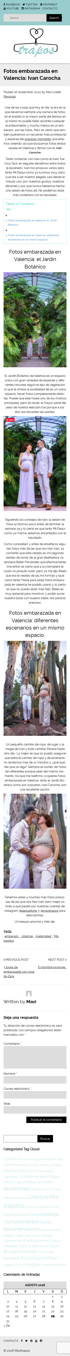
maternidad (43, 936)
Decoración (32, 1236)
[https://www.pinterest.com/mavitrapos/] (31, 1341)
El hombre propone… (52, 967)
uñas (44, 1230)
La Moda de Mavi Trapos (39, 1176)
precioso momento (38, 139)
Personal (10, 96)
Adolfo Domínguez (41, 1171)
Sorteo (10, 1159)
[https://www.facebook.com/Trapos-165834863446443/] (22, 1341)
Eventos (11, 1214)
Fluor (55, 1207)
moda (35, 1214)
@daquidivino (28, 911)
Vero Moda (46, 1252)
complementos (21, 1222)
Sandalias (12, 1258)
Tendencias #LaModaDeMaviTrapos (32, 1241)
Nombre (10, 1073)
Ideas (7, 1171)
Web (7, 1104)
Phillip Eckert (14, 1236)
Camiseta (10, 1177)
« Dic (7, 1325)
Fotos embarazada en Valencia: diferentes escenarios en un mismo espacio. (33, 237)
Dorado (35, 1189)
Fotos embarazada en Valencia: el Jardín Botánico (32, 222)
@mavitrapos (49, 911)
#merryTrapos (14, 1182)
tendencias (16, 1188)
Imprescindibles (54, 1265)
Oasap (46, 1235)
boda (24, 1214)
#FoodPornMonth (20, 1251)
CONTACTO (50, 8)
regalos (9, 1265)
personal (54, 1230)
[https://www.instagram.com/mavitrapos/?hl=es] (41, 1341)
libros (21, 1159)
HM (39, 1182)
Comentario (12, 1043)
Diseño (47, 1182)
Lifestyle (27, 936)
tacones (19, 1170)
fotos (45, 1189)
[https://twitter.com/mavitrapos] (26, 1341)
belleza (50, 1214)
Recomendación (22, 1229)
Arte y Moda (40, 1165)
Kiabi (48, 1159)
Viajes (23, 1246)
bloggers (34, 1264)
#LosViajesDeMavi (39, 1258)
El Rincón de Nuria (38, 1207)
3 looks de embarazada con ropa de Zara (19, 971)
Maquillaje (11, 1246)
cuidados (56, 1165)
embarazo (11, 936)
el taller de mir (38, 1246)
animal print (34, 1159)
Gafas (46, 1222)
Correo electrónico (17, 1089)
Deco (19, 1264)
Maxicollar (22, 1165)
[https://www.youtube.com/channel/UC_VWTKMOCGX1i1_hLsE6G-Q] (36, 1341)
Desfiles (30, 1182)
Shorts (54, 1246)
